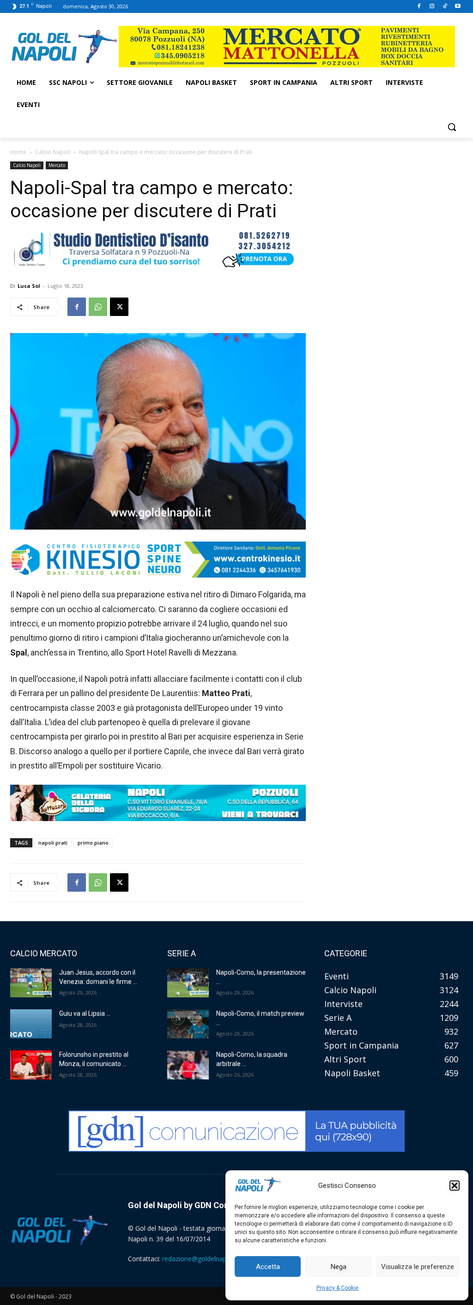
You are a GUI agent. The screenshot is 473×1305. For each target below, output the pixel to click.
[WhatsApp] (98, 307)
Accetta (268, 1267)
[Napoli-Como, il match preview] (188, 1023)
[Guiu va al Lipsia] (31, 1023)
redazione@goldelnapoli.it (200, 1258)
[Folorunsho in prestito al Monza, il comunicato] (31, 1064)
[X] (119, 307)
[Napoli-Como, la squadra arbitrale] (188, 1064)
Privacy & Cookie (337, 1288)
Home (18, 152)
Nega (338, 1267)
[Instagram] (432, 6)
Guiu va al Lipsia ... (84, 1013)
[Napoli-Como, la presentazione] (188, 982)
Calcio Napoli (52, 152)
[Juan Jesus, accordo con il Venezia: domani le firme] (31, 982)
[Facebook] (419, 6)
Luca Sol (29, 285)
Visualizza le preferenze (417, 1267)
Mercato (57, 165)
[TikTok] (444, 6)
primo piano (93, 842)
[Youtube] (457, 6)
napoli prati (52, 842)
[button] (454, 1185)
